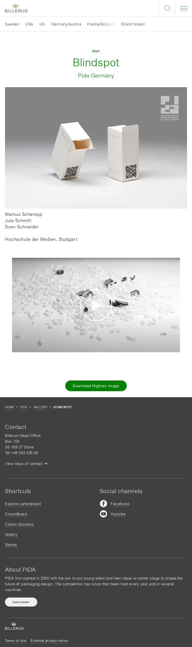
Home (9, 407)
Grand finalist (132, 24)
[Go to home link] (16, 8)
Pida (24, 407)
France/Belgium (101, 24)
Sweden (12, 24)
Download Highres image (96, 386)
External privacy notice (49, 641)
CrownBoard (16, 514)
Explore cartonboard (23, 504)
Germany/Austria (66, 24)
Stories (11, 545)
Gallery (41, 407)
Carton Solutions (19, 524)
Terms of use (15, 641)
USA (29, 24)
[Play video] (96, 305)
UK (42, 24)
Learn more (21, 602)
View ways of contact (23, 463)
